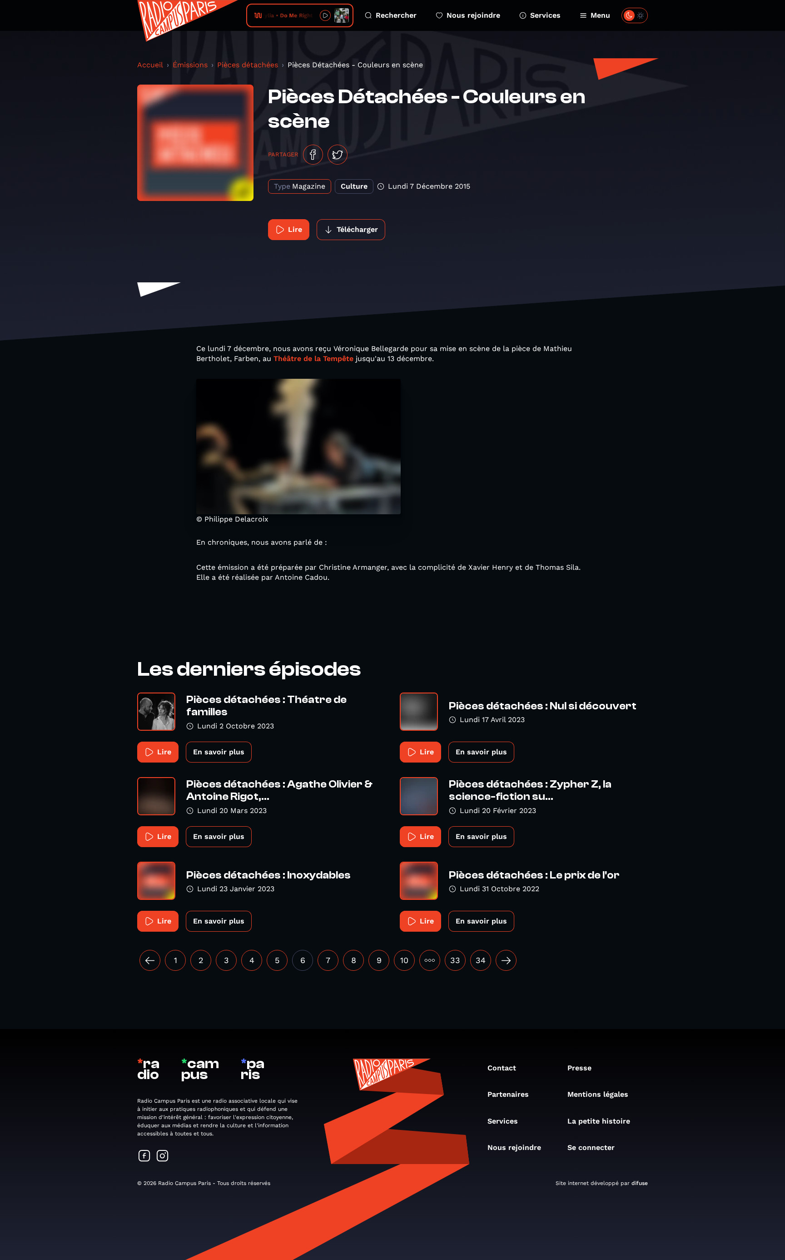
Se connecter (591, 1147)
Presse (579, 1068)
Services (545, 15)
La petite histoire (598, 1121)
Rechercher (396, 15)
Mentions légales (597, 1094)
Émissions (190, 64)
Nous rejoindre (473, 15)
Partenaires (508, 1094)
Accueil (150, 64)
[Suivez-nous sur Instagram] (162, 1157)
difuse (639, 1183)
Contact (501, 1068)
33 (455, 960)
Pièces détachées (247, 64)
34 (481, 960)
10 (404, 960)
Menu (600, 15)
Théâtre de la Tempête (313, 358)
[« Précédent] (150, 960)
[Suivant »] (506, 960)
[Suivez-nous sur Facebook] (144, 1157)
